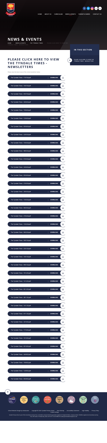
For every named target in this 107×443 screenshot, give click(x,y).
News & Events (21, 43)
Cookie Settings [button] (54, 412)
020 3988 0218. (57, 416)
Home (9, 43)
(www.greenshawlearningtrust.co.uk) (69, 416)
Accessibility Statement (73, 410)
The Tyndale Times (36, 43)
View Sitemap (60, 410)
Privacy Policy (95, 410)
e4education (25, 410)
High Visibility (85, 410)
